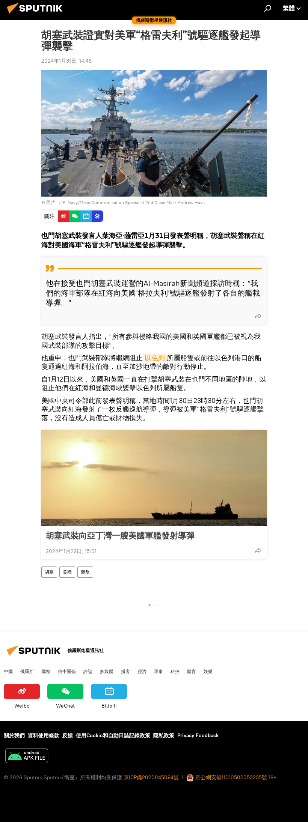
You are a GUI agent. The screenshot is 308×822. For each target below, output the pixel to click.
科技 (175, 671)
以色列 (155, 357)
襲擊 (85, 572)
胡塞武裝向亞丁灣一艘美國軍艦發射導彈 (120, 535)
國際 (45, 671)
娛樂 (208, 671)
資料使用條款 (43, 735)
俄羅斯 (27, 671)
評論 (87, 671)
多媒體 (106, 671)
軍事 (158, 671)
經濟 (141, 671)
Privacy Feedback (198, 735)
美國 (67, 572)
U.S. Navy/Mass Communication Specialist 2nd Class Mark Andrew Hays (132, 202)
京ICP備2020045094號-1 (153, 777)
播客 (125, 671)
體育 (191, 671)
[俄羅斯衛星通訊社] (37, 14)
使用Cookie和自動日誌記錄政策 (113, 735)
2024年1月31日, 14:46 (66, 60)
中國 (8, 671)
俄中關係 (67, 671)
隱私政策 (163, 735)
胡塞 (49, 572)
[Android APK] (26, 756)
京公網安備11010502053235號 (230, 777)
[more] (258, 315)
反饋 (67, 735)
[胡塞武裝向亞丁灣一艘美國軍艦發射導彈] (154, 478)
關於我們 (14, 735)
